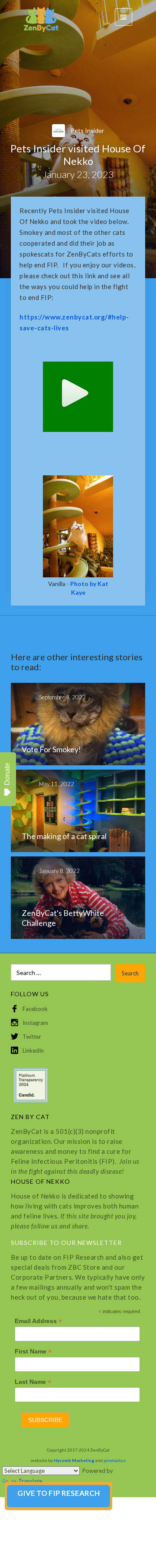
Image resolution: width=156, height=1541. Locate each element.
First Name (33, 1351)
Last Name (33, 1382)
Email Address (38, 1321)
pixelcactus (115, 1460)
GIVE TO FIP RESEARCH (58, 1493)
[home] (36, 17)
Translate (30, 1481)
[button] (123, 17)
